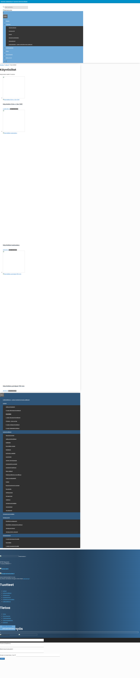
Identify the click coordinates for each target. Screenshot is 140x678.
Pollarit (7, 482)
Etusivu (7, 21)
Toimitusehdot (9, 48)
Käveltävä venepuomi (11, 521)
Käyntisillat (8, 414)
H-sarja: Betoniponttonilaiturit (13, 410)
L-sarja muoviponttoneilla (12, 546)
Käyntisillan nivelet (10, 446)
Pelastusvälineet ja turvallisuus (13, 475)
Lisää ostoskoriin (14, 109)
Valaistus (8, 500)
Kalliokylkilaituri (7, 601)
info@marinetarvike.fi (7, 573)
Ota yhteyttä (9, 54)
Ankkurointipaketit (10, 407)
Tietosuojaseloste (8, 620)
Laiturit (10, 34)
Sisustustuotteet (10, 435)
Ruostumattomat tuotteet (12, 485)
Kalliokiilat (8, 442)
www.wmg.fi (26, 578)
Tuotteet (8, 24)
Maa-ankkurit (9, 471)
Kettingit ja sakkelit (10, 453)
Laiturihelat (8, 457)
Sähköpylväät (9, 492)
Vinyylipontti (9, 510)
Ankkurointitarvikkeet (11, 439)
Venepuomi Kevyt (10, 528)
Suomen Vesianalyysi (7, 1)
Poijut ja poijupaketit (11, 478)
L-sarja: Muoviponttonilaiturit (13, 417)
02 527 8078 (5, 569)
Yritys (7, 51)
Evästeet (5, 622)
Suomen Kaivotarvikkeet (20, 1)
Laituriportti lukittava (11, 467)
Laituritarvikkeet (12, 27)
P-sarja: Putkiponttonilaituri (12, 425)
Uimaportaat (9, 496)
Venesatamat (12, 41)
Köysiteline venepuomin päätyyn (14, 525)
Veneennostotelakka (14, 37)
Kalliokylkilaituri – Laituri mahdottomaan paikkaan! (20, 44)
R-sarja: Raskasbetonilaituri (12, 428)
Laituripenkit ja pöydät (11, 464)
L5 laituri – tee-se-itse (11, 421)
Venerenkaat (9, 507)
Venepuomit (12, 31)
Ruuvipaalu (8, 489)
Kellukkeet (8, 450)
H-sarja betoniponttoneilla (12, 539)
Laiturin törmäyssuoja (11, 460)
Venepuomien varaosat (12, 532)
